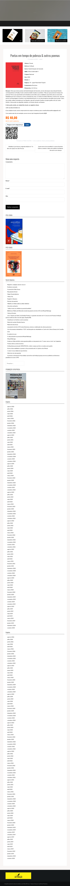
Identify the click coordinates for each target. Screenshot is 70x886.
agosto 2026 (10, 406)
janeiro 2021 (10, 566)
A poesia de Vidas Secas (13, 289)
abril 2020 (10, 587)
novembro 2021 (11, 542)
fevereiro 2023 (11, 506)
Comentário (9, 162)
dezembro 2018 (11, 625)
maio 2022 (10, 528)
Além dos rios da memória (61, 41)
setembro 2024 (11, 461)
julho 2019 (10, 609)
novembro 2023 (11, 485)
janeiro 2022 (10, 537)
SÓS (21, 41)
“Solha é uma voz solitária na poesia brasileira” (19, 308)
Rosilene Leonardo (12, 287)
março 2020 (10, 589)
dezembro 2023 (11, 482)
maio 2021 (10, 556)
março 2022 (10, 532)
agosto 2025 (10, 435)
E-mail (8, 188)
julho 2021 (10, 551)
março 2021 (10, 561)
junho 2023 (10, 497)
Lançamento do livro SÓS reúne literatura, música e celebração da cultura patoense (29, 327)
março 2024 (10, 475)
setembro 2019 (11, 604)
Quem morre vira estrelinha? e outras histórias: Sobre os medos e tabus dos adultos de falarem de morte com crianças (50, 148)
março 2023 (10, 504)
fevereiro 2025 (11, 449)
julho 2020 (10, 580)
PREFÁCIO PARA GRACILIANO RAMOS (18, 303)
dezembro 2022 (11, 511)
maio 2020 (10, 585)
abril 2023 (10, 501)
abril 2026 (10, 416)
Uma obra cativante (12, 306)
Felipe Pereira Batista (13, 294)
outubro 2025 (11, 430)
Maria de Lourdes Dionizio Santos (16, 322)
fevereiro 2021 (11, 563)
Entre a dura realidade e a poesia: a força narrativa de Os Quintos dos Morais (27, 348)
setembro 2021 (11, 547)
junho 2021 (10, 554)
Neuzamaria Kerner (12, 291)
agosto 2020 (10, 578)
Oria (35, 883)
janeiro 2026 (10, 423)
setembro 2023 (11, 490)
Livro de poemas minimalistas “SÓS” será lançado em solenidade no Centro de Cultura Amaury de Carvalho (35, 329)
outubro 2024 (11, 459)
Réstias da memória (12, 301)
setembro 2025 (11, 432)
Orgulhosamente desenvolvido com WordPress (17, 883)
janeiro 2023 (10, 509)
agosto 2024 (10, 463)
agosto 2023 (10, 492)
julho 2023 (10, 494)
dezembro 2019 (11, 597)
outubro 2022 (11, 516)
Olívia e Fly (10, 296)
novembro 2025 (11, 428)
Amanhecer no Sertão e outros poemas (17, 320)
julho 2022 (10, 523)
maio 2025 (10, 442)
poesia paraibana (50, 140)
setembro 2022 (11, 518)
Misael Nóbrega (11, 339)
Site (7, 196)
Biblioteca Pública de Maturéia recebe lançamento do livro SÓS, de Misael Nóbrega (29, 311)
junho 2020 (10, 582)
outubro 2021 (11, 544)
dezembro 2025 (11, 425)
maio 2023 (10, 499)
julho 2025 (10, 437)
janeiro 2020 (10, 594)
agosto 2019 (10, 606)
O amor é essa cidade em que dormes (17, 350)
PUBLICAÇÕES (27, 140)
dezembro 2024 (11, 454)
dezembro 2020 (11, 568)
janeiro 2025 (10, 451)
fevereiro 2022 (11, 535)
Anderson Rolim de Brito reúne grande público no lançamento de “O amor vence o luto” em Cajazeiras (34, 341)
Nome (8, 180)
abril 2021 (10, 559)
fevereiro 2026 (11, 420)
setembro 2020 (11, 575)
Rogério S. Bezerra (12, 299)
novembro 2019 (11, 599)
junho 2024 (10, 468)
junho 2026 (10, 411)
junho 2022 (10, 525)
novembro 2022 (11, 513)
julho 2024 (10, 466)
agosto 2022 (10, 520)
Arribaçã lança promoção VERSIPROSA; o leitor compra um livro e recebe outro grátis (30, 346)
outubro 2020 (11, 573)
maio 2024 (10, 470)
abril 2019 (10, 616)
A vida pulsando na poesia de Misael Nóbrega (19, 336)
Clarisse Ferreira (11, 313)
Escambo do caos (11, 334)
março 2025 (10, 447)
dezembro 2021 (11, 539)
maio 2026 (10, 413)
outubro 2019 (11, 601)
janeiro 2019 (10, 623)
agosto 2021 (10, 549)
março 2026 (10, 418)
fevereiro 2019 (11, 620)
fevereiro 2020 (11, 592)
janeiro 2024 (10, 480)
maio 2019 (10, 613)
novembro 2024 (11, 456)
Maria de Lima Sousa (12, 324)
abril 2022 (10, 530)
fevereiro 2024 (11, 478)
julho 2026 (10, 409)
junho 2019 (10, 611)
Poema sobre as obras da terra (37, 41)
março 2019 (10, 618)
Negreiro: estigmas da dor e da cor (16, 284)
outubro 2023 (11, 487)
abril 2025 (10, 444)
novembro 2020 (11, 570)
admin (40, 59)
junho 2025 (10, 440)
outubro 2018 (11, 628)
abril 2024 (10, 473)
